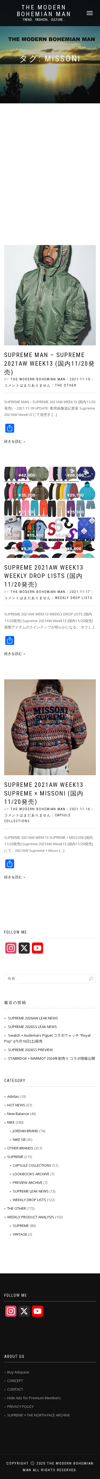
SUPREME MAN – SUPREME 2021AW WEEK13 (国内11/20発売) (49, 363)
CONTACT (15, 1389)
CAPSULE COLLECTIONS (32, 1165)
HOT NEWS (16, 1105)
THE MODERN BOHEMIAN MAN (44, 11)
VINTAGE (20, 1234)
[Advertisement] (50, 156)
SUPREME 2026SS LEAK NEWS (32, 1026)
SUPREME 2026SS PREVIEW (30, 1049)
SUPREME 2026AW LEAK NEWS (33, 1018)
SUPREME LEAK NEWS (31, 1191)
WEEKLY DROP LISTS (73, 598)
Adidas (13, 1096)
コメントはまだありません (27, 385)
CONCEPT (15, 1380)
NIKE (11, 1122)
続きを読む (13, 441)
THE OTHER (65, 385)
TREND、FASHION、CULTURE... (43, 20)
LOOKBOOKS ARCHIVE (31, 1173)
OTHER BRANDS (20, 1148)
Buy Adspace (18, 1372)
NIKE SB (19, 1139)
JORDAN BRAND (25, 1130)
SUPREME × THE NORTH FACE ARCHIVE (38, 1415)
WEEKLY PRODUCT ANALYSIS (30, 1216)
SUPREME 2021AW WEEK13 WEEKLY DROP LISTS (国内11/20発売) (44, 576)
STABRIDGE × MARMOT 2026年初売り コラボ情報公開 (51, 1058)
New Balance (18, 1113)
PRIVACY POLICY (20, 1406)
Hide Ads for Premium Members (34, 1397)
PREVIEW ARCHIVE (27, 1182)
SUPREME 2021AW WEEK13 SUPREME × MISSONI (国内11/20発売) (44, 793)
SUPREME (15, 1156)
